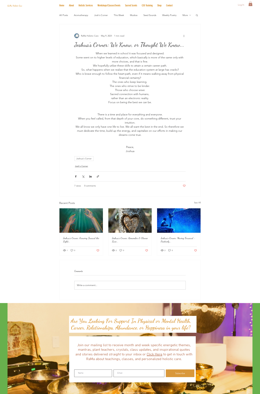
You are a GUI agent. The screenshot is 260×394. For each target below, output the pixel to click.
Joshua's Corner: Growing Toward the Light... (81, 239)
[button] (85, 5)
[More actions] (184, 36)
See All (197, 202)
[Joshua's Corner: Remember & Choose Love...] (130, 220)
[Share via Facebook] (75, 176)
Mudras (133, 15)
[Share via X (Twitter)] (83, 176)
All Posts (63, 15)
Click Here (154, 354)
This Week (119, 15)
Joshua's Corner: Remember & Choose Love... (130, 239)
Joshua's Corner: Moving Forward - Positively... (178, 239)
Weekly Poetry (169, 15)
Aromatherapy (81, 15)
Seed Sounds (149, 15)
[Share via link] (97, 176)
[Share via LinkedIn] (90, 176)
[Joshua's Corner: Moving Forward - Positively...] (179, 220)
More (185, 15)
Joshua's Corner (84, 158)
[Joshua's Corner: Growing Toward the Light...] (81, 220)
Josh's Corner (101, 15)
